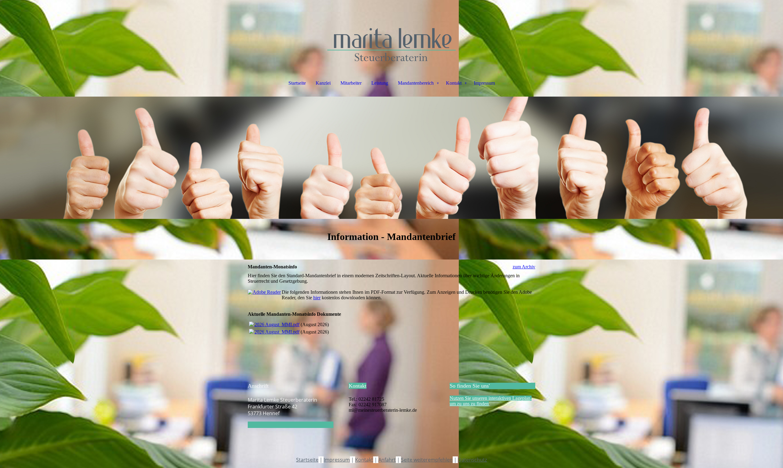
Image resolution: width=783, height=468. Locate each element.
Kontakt (454, 83)
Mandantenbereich (416, 83)
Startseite (297, 83)
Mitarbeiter (351, 83)
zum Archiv (524, 266)
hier (317, 297)
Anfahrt (387, 459)
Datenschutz (472, 459)
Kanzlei (323, 83)
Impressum (484, 83)
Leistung (379, 83)
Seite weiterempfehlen (427, 459)
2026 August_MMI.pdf (276, 324)
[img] (391, 30)
